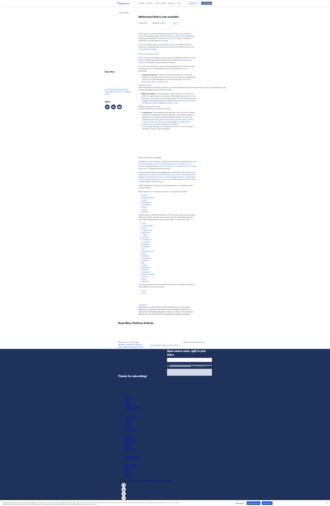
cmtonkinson (147, 240)
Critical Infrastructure (157, 32)
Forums (127, 469)
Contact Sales (206, 3)
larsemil (145, 260)
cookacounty (146, 230)
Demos (173, 18)
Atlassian (145, 39)
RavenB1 (145, 270)
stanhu (144, 265)
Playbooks (145, 18)
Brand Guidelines (130, 410)
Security (144, 27)
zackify (144, 209)
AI (142, 25)
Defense (152, 35)
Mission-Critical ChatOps (158, 20)
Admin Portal (184, 15)
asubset (145, 195)
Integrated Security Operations (160, 13)
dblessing (145, 256)
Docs (172, 39)
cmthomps (146, 242)
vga (143, 263)
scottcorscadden (148, 274)
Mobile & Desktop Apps (132, 456)
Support (182, 20)
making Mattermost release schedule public (170, 119)
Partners (127, 401)
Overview (145, 13)
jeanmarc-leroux (148, 251)
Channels (145, 15)
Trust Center (146, 29)
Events (173, 20)
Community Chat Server (132, 467)
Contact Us (128, 476)
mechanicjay (146, 258)
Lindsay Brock (142, 305)
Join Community (176, 52)
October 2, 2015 (172, 103)
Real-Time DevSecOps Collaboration (161, 22)
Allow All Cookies (267, 503)
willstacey (145, 212)
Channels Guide (176, 32)
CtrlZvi (144, 200)
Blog (172, 15)
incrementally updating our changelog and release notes (163, 126)
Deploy (173, 56)
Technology (153, 37)
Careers (127, 405)
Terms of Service (138, 480)
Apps (181, 18)
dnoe (144, 253)
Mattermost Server (131, 459)
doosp (144, 207)
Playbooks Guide (176, 35)
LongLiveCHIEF (147, 226)
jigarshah (145, 281)
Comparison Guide (131, 430)
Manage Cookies (167, 480)
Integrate (174, 59)
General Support (130, 465)
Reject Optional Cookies (253, 503)
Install (173, 61)
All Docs (127, 448)
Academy (174, 30)
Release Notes (176, 44)
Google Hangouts (177, 177)
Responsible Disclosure (132, 408)
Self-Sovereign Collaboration (159, 18)
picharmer (146, 237)
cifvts (144, 223)
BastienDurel (147, 202)
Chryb (144, 228)
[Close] (327, 503)
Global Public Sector (156, 39)
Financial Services (155, 42)
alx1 (143, 249)
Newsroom (128, 398)
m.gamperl (146, 244)
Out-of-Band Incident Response (200, 16)
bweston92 (146, 233)
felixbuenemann (148, 198)
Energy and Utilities (156, 44)
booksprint (146, 272)
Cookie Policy (157, 480)
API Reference (176, 42)
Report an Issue (130, 450)
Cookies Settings (240, 503)
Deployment (129, 436)
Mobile (144, 22)
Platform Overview (131, 416)
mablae (144, 235)
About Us (128, 396)
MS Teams (145, 37)
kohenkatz (146, 267)
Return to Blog (123, 13)
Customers (174, 22)
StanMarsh (146, 246)
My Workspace (184, 13)
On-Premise (146, 49)
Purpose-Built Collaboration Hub (160, 25)
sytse (144, 293)
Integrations (146, 20)
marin (144, 291)
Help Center (129, 472)
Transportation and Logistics (159, 46)
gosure (144, 279)
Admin (173, 37)
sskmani (145, 277)
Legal (126, 474)
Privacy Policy (148, 480)
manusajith (146, 205)
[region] (165, 503)
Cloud (144, 52)
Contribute (174, 54)
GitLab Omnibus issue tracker (169, 175)
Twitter (168, 177)
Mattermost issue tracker (160, 179)
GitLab (144, 42)
